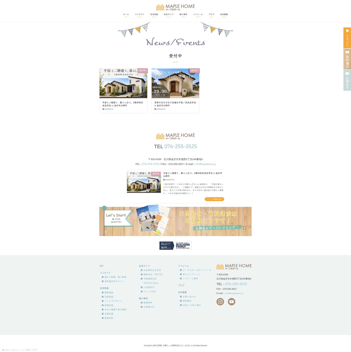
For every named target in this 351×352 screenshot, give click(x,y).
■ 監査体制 (107, 318)
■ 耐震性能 (107, 305)
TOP (101, 266)
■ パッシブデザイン (112, 301)
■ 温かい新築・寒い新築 (114, 277)
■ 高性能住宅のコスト (113, 281)
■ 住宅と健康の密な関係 (114, 309)
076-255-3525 (180, 146)
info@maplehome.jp (205, 164)
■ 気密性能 (107, 297)
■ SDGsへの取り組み (190, 305)
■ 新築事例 (146, 303)
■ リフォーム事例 (189, 278)
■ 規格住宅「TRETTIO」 (153, 274)
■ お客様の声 (147, 307)
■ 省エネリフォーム (190, 274)
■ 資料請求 (185, 301)
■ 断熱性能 (107, 292)
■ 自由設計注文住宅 (151, 270)
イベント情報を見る (214, 199)
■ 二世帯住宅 (147, 287)
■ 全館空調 (107, 314)
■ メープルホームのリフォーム (195, 270)
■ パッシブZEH (148, 291)
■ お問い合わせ (188, 297)
